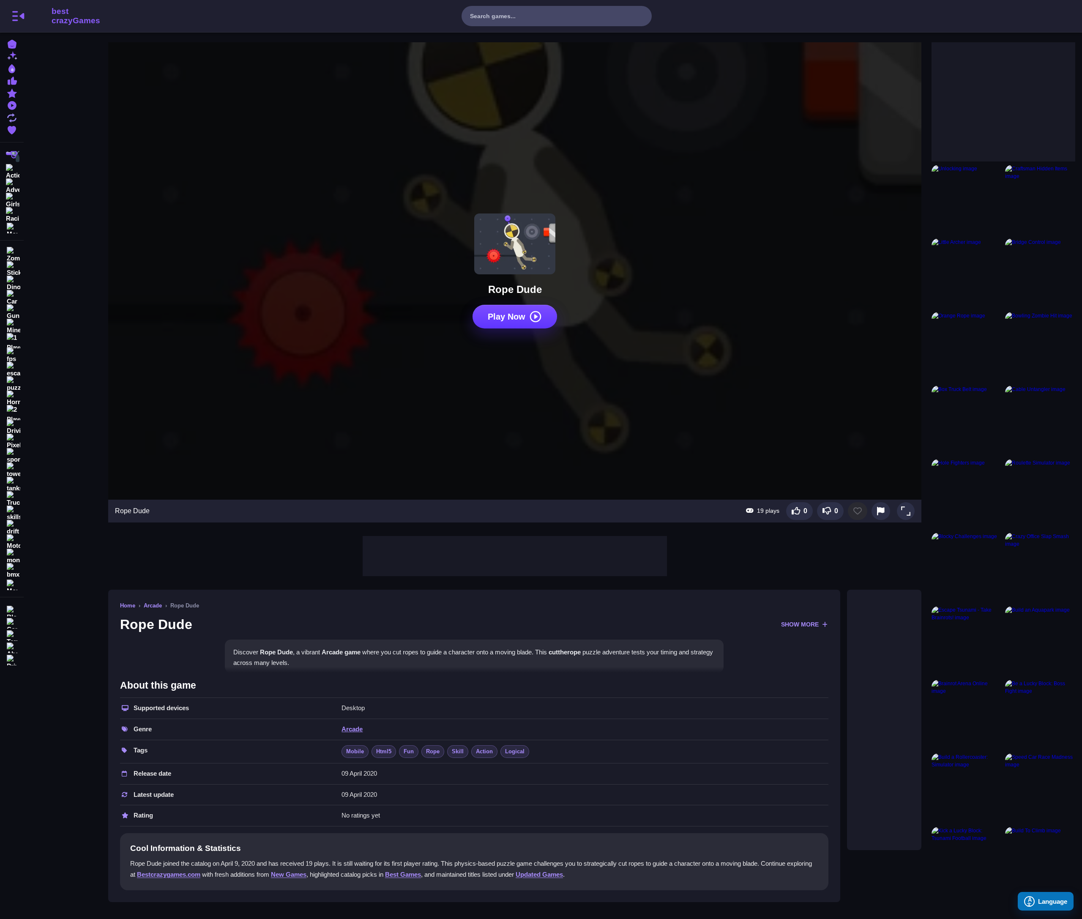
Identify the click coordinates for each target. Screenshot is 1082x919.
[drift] (12, 527)
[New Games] (12, 55)
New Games (288, 874)
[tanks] (12, 484)
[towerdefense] (12, 470)
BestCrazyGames (65, 16)
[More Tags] (12, 584)
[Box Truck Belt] (967, 421)
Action (484, 751)
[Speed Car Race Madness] (1040, 788)
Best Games (403, 874)
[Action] (12, 171)
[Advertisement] (515, 555)
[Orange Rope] (967, 347)
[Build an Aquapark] (1040, 641)
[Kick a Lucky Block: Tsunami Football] (967, 862)
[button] (905, 511)
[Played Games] (12, 104)
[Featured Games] (12, 92)
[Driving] (12, 427)
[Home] (12, 43)
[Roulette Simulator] (1040, 494)
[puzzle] (12, 384)
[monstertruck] (12, 556)
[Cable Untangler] (1040, 421)
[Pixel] (12, 441)
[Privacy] (12, 659)
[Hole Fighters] (967, 494)
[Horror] (12, 398)
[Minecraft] (12, 326)
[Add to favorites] (857, 511)
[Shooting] (12, 156)
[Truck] (12, 499)
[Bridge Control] (1040, 273)
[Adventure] (12, 185)
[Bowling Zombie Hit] (1040, 347)
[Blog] (12, 610)
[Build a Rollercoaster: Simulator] (967, 788)
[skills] (12, 513)
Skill (458, 751)
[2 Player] (12, 412)
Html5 (383, 751)
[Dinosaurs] (12, 283)
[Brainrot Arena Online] (967, 715)
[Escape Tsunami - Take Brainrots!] (967, 641)
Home (127, 605)
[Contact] (12, 622)
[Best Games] (12, 68)
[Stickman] (12, 269)
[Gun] (12, 312)
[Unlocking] (967, 200)
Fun (409, 751)
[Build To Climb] (1040, 862)
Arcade (153, 605)
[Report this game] (881, 511)
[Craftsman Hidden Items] (1040, 200)
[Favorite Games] (12, 129)
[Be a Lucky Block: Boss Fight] (1040, 715)
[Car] (12, 297)
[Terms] (12, 635)
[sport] (12, 456)
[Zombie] (12, 254)
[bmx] (12, 570)
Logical (515, 751)
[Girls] (12, 199)
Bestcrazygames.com (168, 874)
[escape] (12, 369)
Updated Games (539, 874)
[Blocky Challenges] (967, 568)
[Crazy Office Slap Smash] (1040, 568)
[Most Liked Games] (12, 80)
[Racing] (12, 214)
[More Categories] (12, 227)
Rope (433, 751)
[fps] (12, 355)
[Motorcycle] (12, 542)
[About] (12, 647)
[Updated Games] (12, 117)
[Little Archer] (967, 273)
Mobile (355, 751)
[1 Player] (12, 341)
